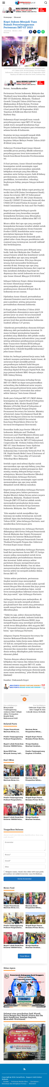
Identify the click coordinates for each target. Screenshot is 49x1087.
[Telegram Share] (39, 31)
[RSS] (24, 699)
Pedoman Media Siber (19, 1081)
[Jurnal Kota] (25, 3)
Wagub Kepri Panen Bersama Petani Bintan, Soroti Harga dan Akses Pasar (35, 738)
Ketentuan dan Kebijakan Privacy (14, 1084)
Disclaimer (34, 1081)
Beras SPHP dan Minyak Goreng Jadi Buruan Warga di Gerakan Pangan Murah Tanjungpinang (13, 752)
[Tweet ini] (35, 31)
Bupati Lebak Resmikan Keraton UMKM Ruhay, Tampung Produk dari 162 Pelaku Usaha (14, 745)
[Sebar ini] (30, 31)
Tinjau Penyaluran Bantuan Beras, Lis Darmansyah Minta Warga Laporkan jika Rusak (12, 730)
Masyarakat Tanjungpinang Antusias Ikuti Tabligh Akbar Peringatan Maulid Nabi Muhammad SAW (13, 711)
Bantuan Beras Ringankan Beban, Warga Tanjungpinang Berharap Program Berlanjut (35, 730)
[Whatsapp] (43, 31)
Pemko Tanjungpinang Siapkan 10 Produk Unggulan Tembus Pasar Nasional (35, 752)
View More (24, 956)
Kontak (6, 1081)
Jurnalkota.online (19, 88)
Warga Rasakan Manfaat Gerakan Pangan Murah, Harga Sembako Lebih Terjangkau (34, 745)
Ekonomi (6, 32)
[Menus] (4, 2)
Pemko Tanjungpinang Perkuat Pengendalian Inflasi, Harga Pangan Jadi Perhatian (13, 738)
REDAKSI (32, 1084)
